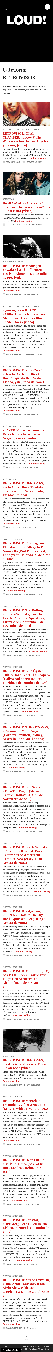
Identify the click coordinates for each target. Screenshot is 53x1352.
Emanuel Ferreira (14, 294)
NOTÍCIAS (7, 129)
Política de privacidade (32, 1346)
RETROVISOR (33, 129)
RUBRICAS (19, 262)
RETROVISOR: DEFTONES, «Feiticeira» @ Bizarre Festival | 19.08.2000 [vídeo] (26, 1064)
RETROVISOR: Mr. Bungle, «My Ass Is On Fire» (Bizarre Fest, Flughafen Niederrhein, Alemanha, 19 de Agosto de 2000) (26, 979)
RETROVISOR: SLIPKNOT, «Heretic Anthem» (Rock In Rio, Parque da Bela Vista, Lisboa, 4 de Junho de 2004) (23, 376)
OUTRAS (15, 129)
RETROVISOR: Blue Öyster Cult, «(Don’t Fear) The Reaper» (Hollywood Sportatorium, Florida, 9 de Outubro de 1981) (26, 677)
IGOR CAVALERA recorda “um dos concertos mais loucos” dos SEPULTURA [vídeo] (26, 207)
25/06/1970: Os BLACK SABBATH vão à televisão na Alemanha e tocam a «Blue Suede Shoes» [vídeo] (24, 316)
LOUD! (5, 1346)
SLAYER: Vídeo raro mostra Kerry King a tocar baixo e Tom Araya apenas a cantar (26, 434)
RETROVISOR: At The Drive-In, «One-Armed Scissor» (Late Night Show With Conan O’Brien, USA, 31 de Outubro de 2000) (26, 1287)
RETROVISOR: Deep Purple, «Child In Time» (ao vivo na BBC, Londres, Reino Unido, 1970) (24, 1166)
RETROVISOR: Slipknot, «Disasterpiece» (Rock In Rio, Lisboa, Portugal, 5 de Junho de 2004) (26, 1226)
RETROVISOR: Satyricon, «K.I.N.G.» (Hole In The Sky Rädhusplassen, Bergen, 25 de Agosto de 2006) (25, 917)
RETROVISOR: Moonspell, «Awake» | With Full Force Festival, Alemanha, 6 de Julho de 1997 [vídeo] (25, 271)
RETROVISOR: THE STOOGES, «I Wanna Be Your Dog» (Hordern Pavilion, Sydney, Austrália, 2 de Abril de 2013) (26, 733)
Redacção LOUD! (13, 162)
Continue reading (37, 158)
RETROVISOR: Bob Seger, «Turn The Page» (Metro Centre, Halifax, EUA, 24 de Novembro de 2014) (23, 793)
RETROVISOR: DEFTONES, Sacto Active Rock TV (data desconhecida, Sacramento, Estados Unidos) (23, 489)
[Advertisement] (26, 41)
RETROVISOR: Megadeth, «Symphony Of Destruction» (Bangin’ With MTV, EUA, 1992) (25, 1104)
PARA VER (24, 129)
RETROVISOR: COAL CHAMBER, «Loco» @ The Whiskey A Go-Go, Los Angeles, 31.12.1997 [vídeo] (26, 139)
